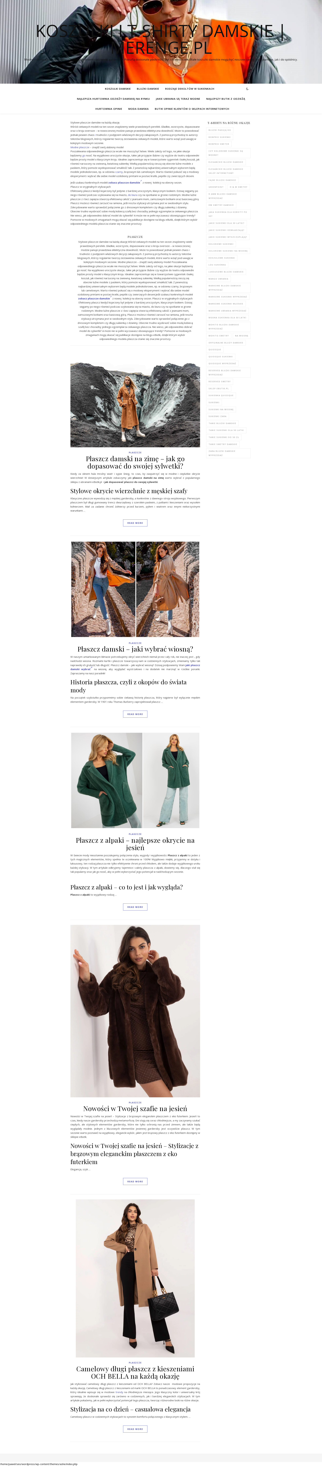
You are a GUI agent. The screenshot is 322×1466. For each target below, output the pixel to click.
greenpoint (216, 187)
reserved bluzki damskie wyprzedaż (225, 372)
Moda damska (138, 108)
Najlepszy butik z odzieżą (225, 98)
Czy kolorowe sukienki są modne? (226, 153)
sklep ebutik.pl (219, 388)
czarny (119, 171)
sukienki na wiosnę (221, 409)
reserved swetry (220, 381)
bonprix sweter (219, 144)
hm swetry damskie (221, 205)
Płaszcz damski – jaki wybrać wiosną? (135, 648)
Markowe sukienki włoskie (226, 303)
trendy (119, 1392)
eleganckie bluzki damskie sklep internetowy (226, 171)
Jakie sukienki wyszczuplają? (228, 237)
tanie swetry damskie (223, 444)
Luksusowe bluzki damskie (226, 271)
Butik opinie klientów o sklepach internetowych (192, 108)
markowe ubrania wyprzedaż (227, 310)
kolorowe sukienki (221, 244)
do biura (132, 195)
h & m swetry (239, 187)
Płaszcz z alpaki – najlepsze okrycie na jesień (135, 844)
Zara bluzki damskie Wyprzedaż (222, 453)
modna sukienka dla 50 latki (227, 317)
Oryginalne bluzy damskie (226, 342)
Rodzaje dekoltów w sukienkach (189, 88)
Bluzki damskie (148, 88)
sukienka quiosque (221, 395)
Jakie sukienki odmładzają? (227, 230)
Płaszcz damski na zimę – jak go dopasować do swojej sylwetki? (135, 462)
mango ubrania (218, 279)
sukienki (214, 402)
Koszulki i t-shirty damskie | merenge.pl (161, 39)
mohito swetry (219, 335)
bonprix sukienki (220, 137)
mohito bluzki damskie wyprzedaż (224, 326)
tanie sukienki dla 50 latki (226, 430)
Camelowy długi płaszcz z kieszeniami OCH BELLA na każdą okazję (135, 1372)
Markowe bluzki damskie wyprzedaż (225, 287)
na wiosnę (241, 335)
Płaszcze (135, 452)
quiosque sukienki (221, 356)
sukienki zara (218, 416)
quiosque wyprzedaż (222, 363)
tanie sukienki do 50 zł (224, 437)
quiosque (215, 349)
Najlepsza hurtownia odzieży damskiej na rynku (113, 98)
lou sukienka (217, 264)
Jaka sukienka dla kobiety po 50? (228, 214)
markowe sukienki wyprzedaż (228, 296)
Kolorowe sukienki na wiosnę (228, 251)
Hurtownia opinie (108, 108)
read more (135, 522)
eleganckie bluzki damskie (226, 162)
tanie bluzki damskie (222, 423)
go (83, 155)
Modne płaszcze (79, 147)
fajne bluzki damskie (222, 180)
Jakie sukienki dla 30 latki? (227, 223)
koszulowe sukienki (222, 258)
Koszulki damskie (118, 88)
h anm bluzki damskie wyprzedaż (223, 196)
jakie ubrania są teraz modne (178, 98)
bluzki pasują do (220, 130)
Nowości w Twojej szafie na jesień (135, 1108)
